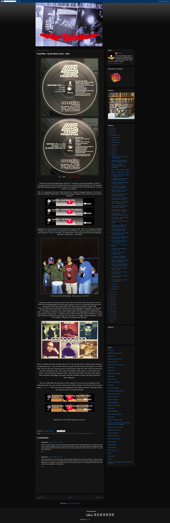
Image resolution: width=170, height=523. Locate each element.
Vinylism (110, 459)
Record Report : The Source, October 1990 (119, 157)
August (113, 144)
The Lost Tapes (112, 450)
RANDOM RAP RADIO (114, 430)
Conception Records (49, 433)
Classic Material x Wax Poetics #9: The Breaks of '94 (119, 202)
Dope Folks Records (113, 382)
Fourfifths (68, 433)
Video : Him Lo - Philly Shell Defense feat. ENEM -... (119, 225)
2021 (111, 297)
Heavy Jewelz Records (114, 393)
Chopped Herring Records (115, 359)
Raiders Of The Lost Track (115, 427)
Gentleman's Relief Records (116, 391)
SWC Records (112, 447)
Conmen (57, 433)
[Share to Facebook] (63, 431)
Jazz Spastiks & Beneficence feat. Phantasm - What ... (119, 229)
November (114, 137)
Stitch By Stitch (112, 444)
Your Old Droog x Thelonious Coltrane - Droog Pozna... (119, 179)
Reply (42, 451)
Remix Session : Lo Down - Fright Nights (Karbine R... (119, 186)
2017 (111, 306)
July (112, 147)
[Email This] (58, 431)
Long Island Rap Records (115, 414)
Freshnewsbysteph (113, 388)
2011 (111, 321)
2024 (111, 133)
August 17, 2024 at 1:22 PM (55, 442)
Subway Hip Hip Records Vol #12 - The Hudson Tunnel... (119, 161)
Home (70, 497)
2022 (111, 294)
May (112, 152)
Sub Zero (90, 433)
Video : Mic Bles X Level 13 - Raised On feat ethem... (119, 190)
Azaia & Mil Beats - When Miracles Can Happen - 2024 (120, 214)
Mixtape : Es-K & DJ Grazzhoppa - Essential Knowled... (118, 166)
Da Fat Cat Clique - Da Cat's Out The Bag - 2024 (119, 241)
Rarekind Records (113, 433)
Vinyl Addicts (111, 456)
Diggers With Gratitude (114, 373)
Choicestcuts (111, 356)
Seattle (85, 433)
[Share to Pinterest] (64, 431)
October (113, 140)
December (114, 135)
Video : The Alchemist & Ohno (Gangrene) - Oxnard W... (119, 264)
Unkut (109, 453)
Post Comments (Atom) (73, 503)
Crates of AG (111, 367)
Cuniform (62, 433)
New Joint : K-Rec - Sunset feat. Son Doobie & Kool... (120, 233)
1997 (42, 433)
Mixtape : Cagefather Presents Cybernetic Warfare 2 (119, 261)
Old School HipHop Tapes (115, 420)
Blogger (88, 519)
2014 (111, 314)
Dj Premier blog (112, 379)
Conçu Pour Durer (113, 362)
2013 (111, 316)
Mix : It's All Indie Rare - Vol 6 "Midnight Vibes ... (119, 280)
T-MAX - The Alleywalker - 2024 (120, 172)
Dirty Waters (111, 376)
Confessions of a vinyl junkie (116, 364)
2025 (111, 130)
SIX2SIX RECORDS (113, 435)
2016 (111, 309)
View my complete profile (115, 63)
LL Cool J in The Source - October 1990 (118, 253)
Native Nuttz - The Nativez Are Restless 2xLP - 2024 (119, 237)
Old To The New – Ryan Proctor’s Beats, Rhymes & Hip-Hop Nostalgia (119, 423)
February (114, 286)
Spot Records (112, 441)
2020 (111, 299)
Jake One (73, 433)
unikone (119, 53)
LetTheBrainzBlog (113, 411)
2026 (111, 128)
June (113, 149)
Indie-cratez (111, 408)
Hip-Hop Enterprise (113, 399)
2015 (111, 311)
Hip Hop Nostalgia (113, 396)
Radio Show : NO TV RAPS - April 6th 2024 (119, 268)
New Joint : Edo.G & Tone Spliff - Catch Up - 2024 (120, 175)
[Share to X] (61, 431)
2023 (111, 292)
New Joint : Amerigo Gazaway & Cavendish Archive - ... (120, 183)
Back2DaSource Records (115, 353)
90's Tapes (111, 350)
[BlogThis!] (59, 431)
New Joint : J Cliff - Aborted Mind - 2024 (118, 249)
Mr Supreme (80, 433)
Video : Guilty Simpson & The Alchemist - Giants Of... (119, 194)
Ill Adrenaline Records (114, 405)
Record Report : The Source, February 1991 (119, 272)
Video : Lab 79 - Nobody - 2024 (120, 169)
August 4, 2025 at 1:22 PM (55, 457)
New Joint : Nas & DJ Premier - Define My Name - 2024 (119, 198)
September (114, 142)
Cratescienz (111, 370)
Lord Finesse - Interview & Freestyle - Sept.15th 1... (118, 257)
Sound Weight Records (114, 438)
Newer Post (40, 497)
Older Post (99, 497)
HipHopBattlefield (113, 402)
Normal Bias (111, 417)
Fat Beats (110, 385)
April (112, 154)
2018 (111, 304)
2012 (111, 318)
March (113, 284)
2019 (111, 302)
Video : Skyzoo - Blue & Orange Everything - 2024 (120, 218)
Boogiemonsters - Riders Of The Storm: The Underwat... (119, 210)
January (113, 289)
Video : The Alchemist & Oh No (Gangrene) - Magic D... (119, 206)
